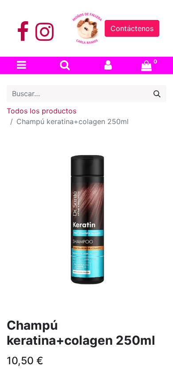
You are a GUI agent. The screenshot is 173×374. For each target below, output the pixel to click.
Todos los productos (41, 110)
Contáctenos (131, 28)
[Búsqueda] (157, 93)
